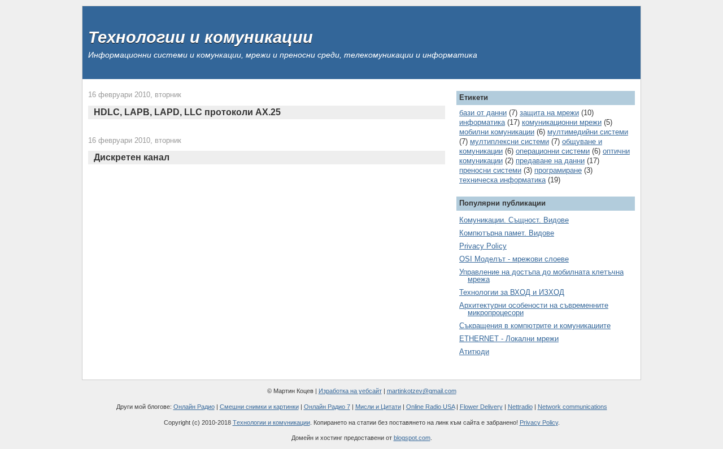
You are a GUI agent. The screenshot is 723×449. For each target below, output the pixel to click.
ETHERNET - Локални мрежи (509, 338)
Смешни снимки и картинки (259, 406)
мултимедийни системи (587, 132)
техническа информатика (502, 180)
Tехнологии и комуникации (271, 422)
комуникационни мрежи (562, 122)
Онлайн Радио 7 (327, 406)
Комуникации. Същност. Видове (514, 220)
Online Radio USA (430, 406)
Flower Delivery (481, 406)
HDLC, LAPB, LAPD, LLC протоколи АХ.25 (187, 112)
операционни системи (553, 151)
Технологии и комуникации (200, 37)
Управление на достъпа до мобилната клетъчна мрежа (541, 276)
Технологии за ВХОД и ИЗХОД (511, 292)
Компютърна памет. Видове (506, 233)
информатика (482, 122)
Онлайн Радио (194, 406)
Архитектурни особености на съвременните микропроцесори (533, 309)
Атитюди (474, 351)
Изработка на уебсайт (350, 390)
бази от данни (483, 112)
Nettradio (520, 406)
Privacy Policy (483, 246)
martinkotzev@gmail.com (421, 390)
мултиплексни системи (509, 141)
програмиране (558, 170)
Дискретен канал (131, 157)
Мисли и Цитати (378, 406)
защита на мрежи (549, 112)
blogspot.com (412, 437)
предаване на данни (550, 160)
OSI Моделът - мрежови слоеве (514, 259)
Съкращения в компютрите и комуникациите (535, 325)
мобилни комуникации (496, 132)
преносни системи (490, 170)
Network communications (572, 406)
